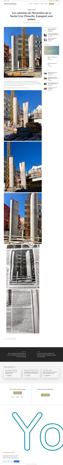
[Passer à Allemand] (56, 0)
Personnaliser (5, 461)
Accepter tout (17, 461)
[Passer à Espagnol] (49, 0)
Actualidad (25, 370)
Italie (11, 370)
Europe (34, 9)
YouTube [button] (22, 396)
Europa (28, 370)
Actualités (6, 370)
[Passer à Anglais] (54, 0)
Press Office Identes (27, 22)
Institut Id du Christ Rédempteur (10, 3)
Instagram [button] (12, 396)
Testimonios (36, 370)
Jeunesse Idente (15, 370)
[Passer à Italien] (51, 0)
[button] (17, 392)
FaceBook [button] (17, 396)
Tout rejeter (11, 461)
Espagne (29, 9)
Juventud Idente (32, 370)
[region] (11, 457)
